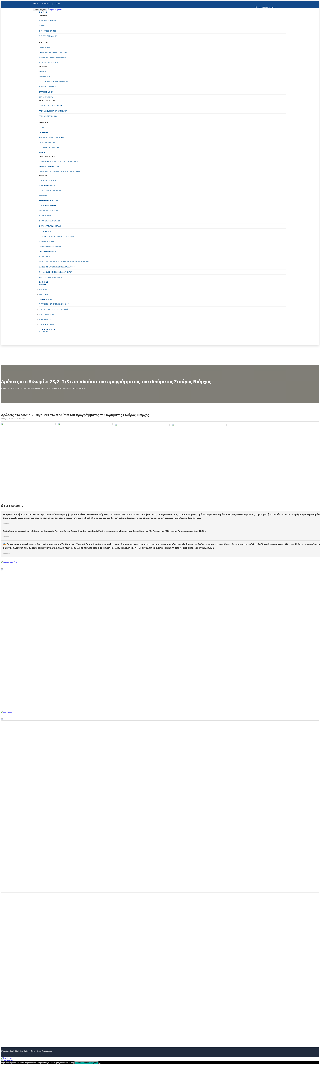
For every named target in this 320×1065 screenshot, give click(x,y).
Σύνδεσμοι (43, 294)
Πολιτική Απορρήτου (44, 1051)
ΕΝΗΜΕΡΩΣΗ (7, 1021)
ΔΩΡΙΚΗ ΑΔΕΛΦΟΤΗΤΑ (47, 185)
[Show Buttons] (7, 1058)
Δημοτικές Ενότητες (47, 31)
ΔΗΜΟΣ (35, 4)
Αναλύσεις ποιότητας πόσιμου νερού (53, 304)
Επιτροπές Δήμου (46, 92)
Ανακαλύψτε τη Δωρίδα (48, 36)
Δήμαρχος (43, 71)
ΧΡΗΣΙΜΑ (5, 1025)
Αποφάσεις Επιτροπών (48, 116)
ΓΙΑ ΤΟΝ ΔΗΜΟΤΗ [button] (46, 299)
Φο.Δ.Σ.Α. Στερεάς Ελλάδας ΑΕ (50, 277)
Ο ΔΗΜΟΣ (43, 12)
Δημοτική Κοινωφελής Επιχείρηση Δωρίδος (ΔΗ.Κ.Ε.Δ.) (60, 161)
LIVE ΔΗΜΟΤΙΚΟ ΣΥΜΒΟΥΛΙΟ (49, 148)
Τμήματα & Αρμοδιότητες (49, 63)
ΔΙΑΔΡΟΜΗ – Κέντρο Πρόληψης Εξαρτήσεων (56, 236)
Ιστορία (42, 26)
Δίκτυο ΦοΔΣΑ (45, 231)
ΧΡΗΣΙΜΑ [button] (42, 284)
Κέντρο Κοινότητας (47, 314)
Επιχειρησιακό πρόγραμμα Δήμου (52, 57)
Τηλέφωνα (43, 289)
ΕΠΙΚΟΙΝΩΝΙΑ (44, 331)
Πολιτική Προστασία (46, 324)
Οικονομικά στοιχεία (47, 143)
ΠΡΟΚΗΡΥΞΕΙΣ (44, 132)
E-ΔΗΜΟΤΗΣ (46, 4)
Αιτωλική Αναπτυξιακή (47, 205)
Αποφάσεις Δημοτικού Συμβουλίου (53, 111)
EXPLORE (57, 4)
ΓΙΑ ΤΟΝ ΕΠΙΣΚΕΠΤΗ (10, 1033)
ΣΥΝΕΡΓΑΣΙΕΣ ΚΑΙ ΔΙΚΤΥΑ (12, 1017)
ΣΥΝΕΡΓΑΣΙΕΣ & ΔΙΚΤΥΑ (48, 200)
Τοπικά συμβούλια (46, 97)
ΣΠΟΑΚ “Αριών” (45, 256)
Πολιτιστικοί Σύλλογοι (47, 180)
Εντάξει (78, 1063)
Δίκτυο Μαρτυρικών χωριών (50, 226)
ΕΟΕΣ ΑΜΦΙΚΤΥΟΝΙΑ (46, 241)
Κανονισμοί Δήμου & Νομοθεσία (52, 137)
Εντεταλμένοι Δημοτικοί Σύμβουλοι (53, 82)
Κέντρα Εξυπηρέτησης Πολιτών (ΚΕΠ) (53, 309)
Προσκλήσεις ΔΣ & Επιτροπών (50, 106)
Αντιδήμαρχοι (44, 76)
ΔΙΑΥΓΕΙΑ (42, 127)
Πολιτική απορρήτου (90, 1063)
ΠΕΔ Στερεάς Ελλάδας (47, 251)
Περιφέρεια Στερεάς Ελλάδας (50, 246)
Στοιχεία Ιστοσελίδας (28, 1051)
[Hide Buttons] (7, 1060)
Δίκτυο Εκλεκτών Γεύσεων (49, 221)
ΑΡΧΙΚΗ (3, 388)
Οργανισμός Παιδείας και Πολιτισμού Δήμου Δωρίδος (60, 171)
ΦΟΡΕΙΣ (42, 153)
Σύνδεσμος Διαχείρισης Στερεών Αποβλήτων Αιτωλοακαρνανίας (64, 262)
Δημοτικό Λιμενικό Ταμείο (49, 166)
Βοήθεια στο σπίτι (46, 319)
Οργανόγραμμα (45, 47)
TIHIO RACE (43, 196)
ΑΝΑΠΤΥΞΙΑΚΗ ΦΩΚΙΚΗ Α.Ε (48, 210)
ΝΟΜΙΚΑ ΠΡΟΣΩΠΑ (9, 1013)
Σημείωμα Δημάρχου (47, 21)
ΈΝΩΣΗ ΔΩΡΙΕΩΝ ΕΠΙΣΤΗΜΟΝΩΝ (50, 190)
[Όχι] (99, 1063)
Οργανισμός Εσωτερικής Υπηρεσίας (53, 52)
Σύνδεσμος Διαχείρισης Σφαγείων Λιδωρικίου (56, 267)
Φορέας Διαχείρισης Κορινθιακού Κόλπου (55, 272)
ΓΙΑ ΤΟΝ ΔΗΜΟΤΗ (9, 1029)
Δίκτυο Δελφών (45, 216)
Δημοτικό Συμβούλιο (47, 87)
